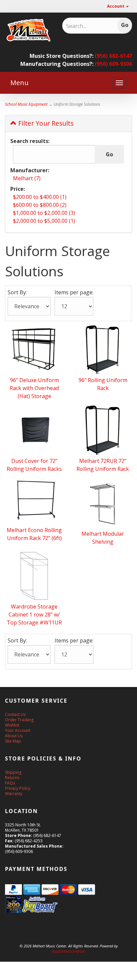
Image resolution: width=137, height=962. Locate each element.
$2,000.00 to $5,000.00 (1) (44, 220)
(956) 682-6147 (113, 56)
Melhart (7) (27, 178)
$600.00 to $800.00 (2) (40, 204)
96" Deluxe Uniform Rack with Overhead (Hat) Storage (34, 388)
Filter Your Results (45, 123)
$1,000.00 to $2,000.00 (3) (44, 212)
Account (116, 6)
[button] (136, 958)
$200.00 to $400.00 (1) (40, 197)
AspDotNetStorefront (68, 951)
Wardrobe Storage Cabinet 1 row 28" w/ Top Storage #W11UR (34, 614)
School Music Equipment (26, 104)
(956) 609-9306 (113, 64)
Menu (19, 82)
